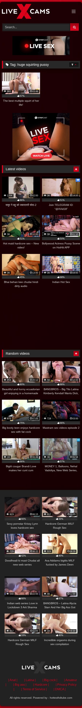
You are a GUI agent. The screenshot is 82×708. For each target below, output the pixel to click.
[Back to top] (70, 696)
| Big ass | (19, 684)
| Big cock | (50, 680)
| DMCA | (60, 689)
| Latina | (30, 680)
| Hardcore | (41, 684)
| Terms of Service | (34, 689)
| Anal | (12, 680)
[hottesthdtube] (33, 12)
